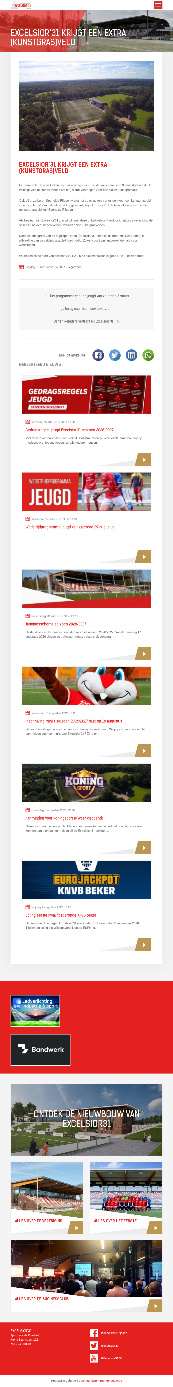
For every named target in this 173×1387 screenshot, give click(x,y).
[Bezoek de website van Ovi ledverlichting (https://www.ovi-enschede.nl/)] (86, 1011)
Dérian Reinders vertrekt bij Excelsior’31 (84, 321)
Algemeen (75, 267)
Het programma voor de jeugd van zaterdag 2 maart (89, 296)
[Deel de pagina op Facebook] (98, 355)
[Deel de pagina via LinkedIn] (131, 355)
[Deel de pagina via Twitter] (115, 355)
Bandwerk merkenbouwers (104, 1381)
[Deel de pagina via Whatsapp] (148, 355)
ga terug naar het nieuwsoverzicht (86, 309)
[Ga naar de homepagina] (21, 5)
